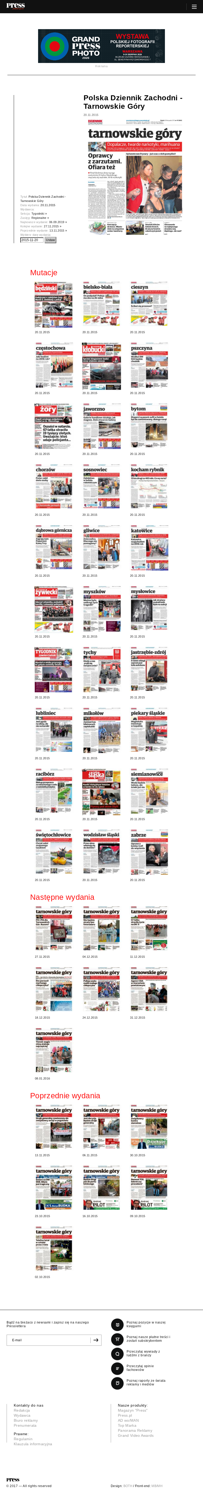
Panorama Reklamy (135, 1430)
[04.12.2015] (101, 928)
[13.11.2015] (54, 1127)
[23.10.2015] (54, 1188)
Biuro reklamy (26, 1420)
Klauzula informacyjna (33, 1444)
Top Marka (127, 1425)
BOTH (127, 1486)
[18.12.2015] (54, 989)
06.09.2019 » (58, 222)
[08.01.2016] (54, 1050)
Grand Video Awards (136, 1435)
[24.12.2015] (101, 989)
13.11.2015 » (58, 230)
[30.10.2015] (149, 1127)
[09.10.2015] (149, 1188)
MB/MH (157, 1486)
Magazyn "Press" (133, 1410)
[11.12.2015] (149, 928)
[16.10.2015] (101, 1188)
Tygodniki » (39, 213)
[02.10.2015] (54, 1248)
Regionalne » (40, 217)
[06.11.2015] (101, 1127)
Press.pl (125, 1415)
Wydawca (22, 1415)
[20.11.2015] (54, 305)
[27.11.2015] (54, 928)
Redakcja (22, 1410)
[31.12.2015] (149, 989)
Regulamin (23, 1439)
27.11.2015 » (52, 226)
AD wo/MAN (128, 1420)
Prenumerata (25, 1425)
